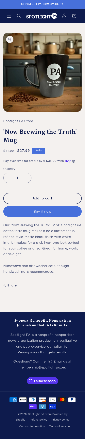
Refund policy (38, 420)
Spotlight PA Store (40, 414)
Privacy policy (60, 420)
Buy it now (43, 211)
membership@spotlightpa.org (42, 367)
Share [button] (12, 285)
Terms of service (59, 426)
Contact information (32, 426)
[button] (9, 16)
